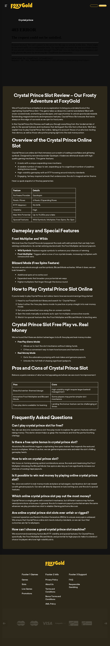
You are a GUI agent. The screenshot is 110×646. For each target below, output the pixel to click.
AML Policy (50, 604)
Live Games (27, 589)
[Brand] (94, 6)
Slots (24, 584)
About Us (49, 584)
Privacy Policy (51, 579)
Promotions (27, 593)
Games (25, 579)
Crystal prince (25, 20)
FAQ (71, 579)
